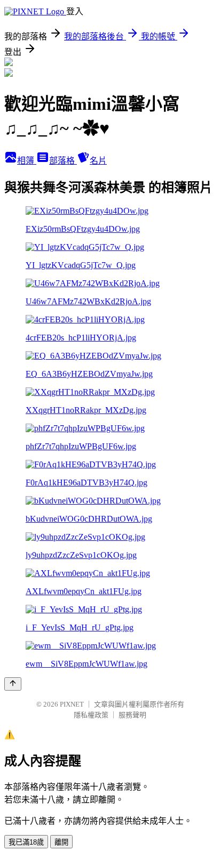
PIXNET (72, 704)
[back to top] (12, 684)
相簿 (26, 160)
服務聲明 (132, 715)
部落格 (63, 160)
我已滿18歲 (26, 842)
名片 (98, 160)
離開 (61, 842)
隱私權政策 (91, 715)
